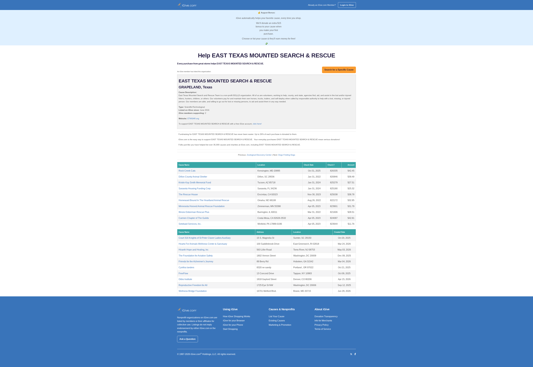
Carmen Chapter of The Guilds (194, 218)
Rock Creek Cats (187, 171)
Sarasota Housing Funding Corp (195, 188)
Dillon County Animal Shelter (193, 177)
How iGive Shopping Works (236, 316)
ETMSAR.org (193, 118)
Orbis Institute (185, 279)
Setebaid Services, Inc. (190, 224)
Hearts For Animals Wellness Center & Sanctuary (203, 244)
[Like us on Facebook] (355, 354)
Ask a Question (187, 339)
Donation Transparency (326, 316)
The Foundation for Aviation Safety (196, 255)
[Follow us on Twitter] (351, 354)
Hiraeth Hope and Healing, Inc (193, 250)
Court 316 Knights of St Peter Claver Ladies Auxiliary (205, 238)
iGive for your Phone (233, 325)
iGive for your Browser (234, 320)
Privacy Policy (322, 325)
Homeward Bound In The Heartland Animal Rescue (204, 200)
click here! (257, 124)
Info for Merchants (323, 320)
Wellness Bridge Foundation (193, 291)
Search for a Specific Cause (339, 70)
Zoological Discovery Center (259, 155)
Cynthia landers (186, 267)
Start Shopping (230, 329)
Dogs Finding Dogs (286, 155)
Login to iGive (347, 5)
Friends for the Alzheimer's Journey (196, 261)
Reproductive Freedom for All (193, 285)
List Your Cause (276, 316)
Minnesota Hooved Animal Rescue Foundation (202, 206)
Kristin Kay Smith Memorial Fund (195, 182)
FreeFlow (183, 273)
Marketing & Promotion (280, 325)
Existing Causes (277, 320)
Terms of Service (323, 329)
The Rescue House (188, 194)
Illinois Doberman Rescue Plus (194, 212)
